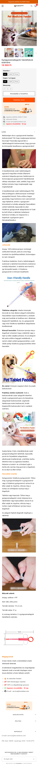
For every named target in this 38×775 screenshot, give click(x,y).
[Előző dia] (2, 53)
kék (5, 74)
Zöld (10, 74)
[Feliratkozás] (33, 759)
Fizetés (19, 100)
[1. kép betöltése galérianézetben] (9, 52)
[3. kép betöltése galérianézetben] (28, 52)
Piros (16, 74)
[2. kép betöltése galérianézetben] (18, 52)
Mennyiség (6, 85)
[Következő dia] (36, 53)
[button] (35, 6)
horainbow (18, 763)
